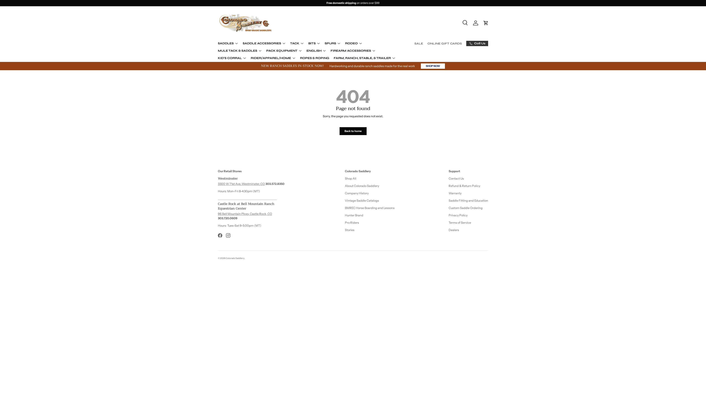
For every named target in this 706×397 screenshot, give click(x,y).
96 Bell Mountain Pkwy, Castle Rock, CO (245, 214)
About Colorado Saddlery (362, 186)
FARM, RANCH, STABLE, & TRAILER (362, 58)
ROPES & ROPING (314, 58)
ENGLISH (314, 50)
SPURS (330, 43)
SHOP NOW (433, 66)
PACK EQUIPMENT (281, 50)
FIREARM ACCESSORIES (351, 50)
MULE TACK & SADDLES (237, 50)
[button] (486, 23)
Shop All (350, 178)
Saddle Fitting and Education (468, 200)
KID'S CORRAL (230, 58)
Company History (357, 193)
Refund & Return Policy (464, 186)
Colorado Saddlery (235, 258)
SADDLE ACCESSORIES (262, 43)
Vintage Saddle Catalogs (362, 200)
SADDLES (226, 43)
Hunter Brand (354, 215)
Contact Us (456, 178)
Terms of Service (460, 222)
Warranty (455, 193)
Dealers (454, 230)
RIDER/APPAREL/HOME (271, 58)
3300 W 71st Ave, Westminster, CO (241, 184)
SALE (418, 43)
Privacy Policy (458, 215)
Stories (349, 230)
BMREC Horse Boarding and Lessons (370, 208)
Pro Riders (352, 222)
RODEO (351, 43)
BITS (312, 43)
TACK (294, 43)
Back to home (353, 131)
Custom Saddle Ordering (466, 208)
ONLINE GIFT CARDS (444, 43)
